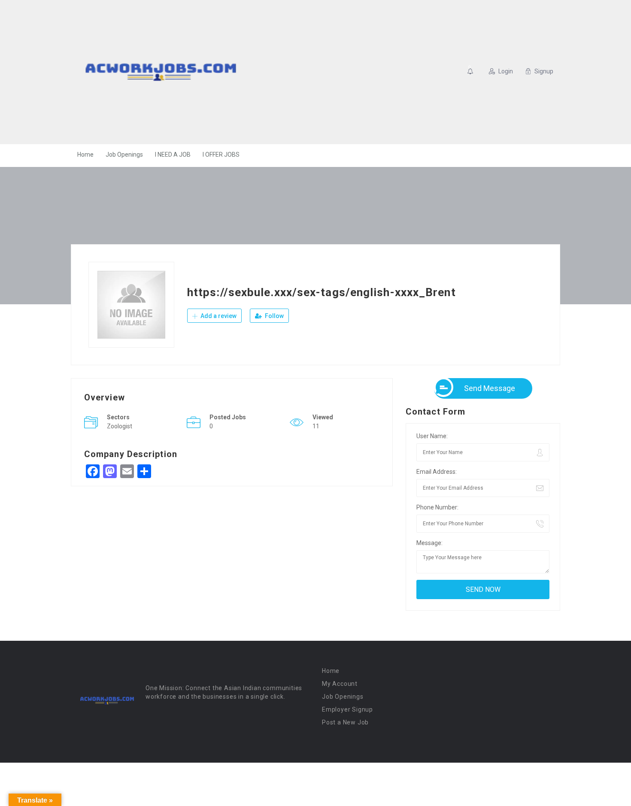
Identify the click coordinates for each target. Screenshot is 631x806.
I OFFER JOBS (221, 154)
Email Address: (436, 471)
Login (505, 71)
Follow (274, 315)
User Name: (432, 436)
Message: (429, 542)
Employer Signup (347, 709)
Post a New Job (345, 722)
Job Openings (124, 154)
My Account (340, 683)
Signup (543, 71)
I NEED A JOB (173, 154)
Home (85, 154)
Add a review (218, 315)
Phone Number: (437, 507)
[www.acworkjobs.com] (160, 72)
